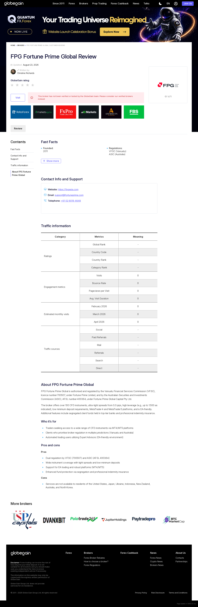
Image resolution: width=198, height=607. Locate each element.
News (136, 3)
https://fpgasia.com (68, 189)
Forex (72, 3)
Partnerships (181, 561)
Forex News (155, 558)
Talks (146, 3)
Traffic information (19, 165)
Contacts (180, 558)
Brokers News (157, 565)
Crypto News (156, 561)
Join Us (188, 3)
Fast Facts (15, 149)
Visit (18, 97)
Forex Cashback (120, 3)
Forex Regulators (92, 565)
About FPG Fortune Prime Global (21, 173)
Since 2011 (58, 3)
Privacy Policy (141, 593)
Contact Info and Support (18, 157)
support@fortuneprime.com (69, 195)
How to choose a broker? (96, 561)
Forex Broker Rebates (94, 558)
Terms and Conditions (178, 593)
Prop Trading (99, 3)
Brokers (83, 3)
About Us (181, 552)
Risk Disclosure (158, 593)
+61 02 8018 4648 (71, 200)
